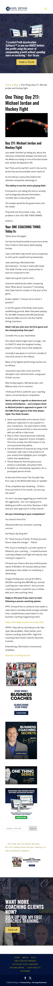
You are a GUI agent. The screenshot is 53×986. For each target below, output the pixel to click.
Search (33, 828)
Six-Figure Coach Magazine (25, 964)
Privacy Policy (25, 982)
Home (17, 957)
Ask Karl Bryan (17, 967)
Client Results (34, 967)
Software (25, 971)
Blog (33, 957)
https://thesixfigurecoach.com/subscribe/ (24, 622)
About (25, 957)
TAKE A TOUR (26, 62)
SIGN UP (13, 929)
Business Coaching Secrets (17, 655)
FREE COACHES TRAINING (25, 961)
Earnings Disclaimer (39, 982)
